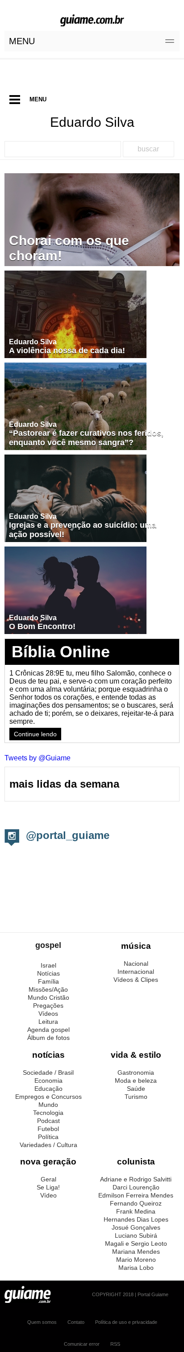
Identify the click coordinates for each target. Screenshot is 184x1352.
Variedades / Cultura (48, 1144)
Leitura (48, 1021)
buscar (148, 149)
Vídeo (48, 1195)
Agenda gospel (48, 1029)
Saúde (136, 1088)
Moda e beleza (136, 1080)
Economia (48, 1080)
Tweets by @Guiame (37, 758)
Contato (75, 1322)
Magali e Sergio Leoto (136, 1243)
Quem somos (42, 1322)
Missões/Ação (48, 989)
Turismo (136, 1096)
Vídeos (48, 1013)
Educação (48, 1088)
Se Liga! (48, 1187)
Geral (48, 1179)
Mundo (48, 1104)
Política (48, 1136)
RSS (115, 1344)
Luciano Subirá (136, 1235)
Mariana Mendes (136, 1251)
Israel (48, 965)
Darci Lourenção (136, 1187)
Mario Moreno (136, 1259)
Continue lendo (35, 734)
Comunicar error (82, 1344)
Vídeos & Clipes (135, 979)
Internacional (135, 971)
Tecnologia (48, 1112)
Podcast (48, 1120)
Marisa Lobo (136, 1267)
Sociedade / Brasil (48, 1072)
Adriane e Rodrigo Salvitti (135, 1179)
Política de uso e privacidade (126, 1322)
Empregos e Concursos (48, 1096)
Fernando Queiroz (136, 1203)
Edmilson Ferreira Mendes (135, 1195)
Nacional (136, 963)
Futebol (48, 1128)
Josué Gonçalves (136, 1227)
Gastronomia (135, 1072)
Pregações (48, 1005)
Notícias (48, 973)
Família (48, 981)
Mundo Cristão (48, 997)
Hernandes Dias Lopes (136, 1219)
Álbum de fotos (48, 1037)
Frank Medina (135, 1211)
